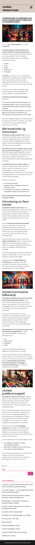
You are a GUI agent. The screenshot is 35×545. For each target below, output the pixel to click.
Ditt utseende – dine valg (10, 519)
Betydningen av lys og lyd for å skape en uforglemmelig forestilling (15, 502)
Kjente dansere (7, 522)
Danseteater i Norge (8, 536)
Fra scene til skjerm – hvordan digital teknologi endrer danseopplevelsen (17, 491)
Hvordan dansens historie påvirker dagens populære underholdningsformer (16, 497)
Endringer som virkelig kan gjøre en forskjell (16, 515)
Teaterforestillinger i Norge (11, 529)
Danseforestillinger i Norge (10, 525)
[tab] (31, 7)
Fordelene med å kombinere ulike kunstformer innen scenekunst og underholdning (17, 486)
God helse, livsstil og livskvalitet (12, 512)
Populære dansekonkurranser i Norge (14, 532)
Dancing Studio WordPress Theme (15, 543)
